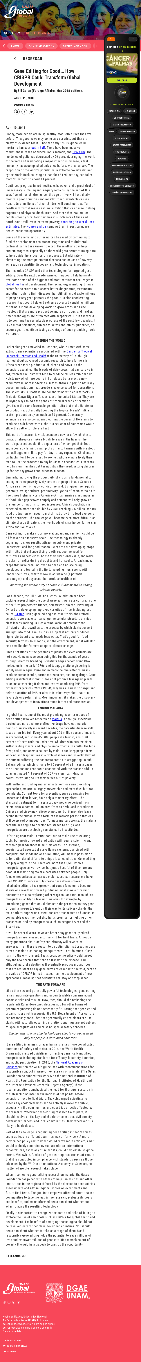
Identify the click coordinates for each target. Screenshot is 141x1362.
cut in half (38, 148)
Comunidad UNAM (75, 45)
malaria (57, 719)
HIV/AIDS (79, 152)
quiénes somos (12, 1340)
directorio (10, 1351)
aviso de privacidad (15, 1346)
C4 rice (19, 614)
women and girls (37, 226)
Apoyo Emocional (41, 45)
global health (14, 284)
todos (15, 45)
